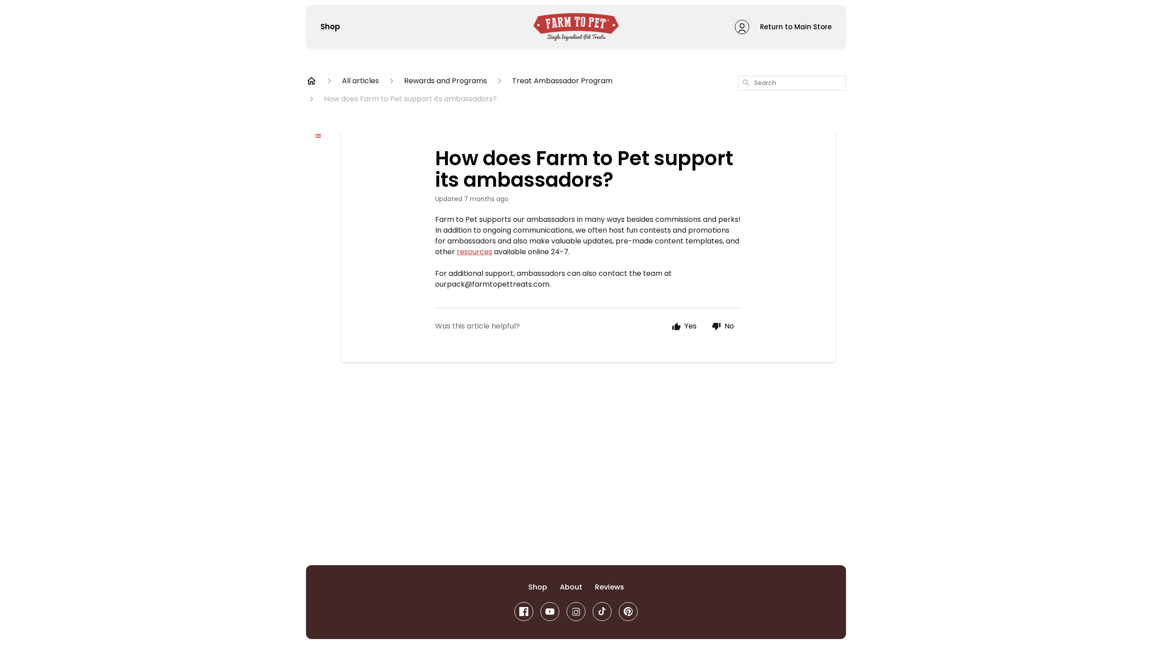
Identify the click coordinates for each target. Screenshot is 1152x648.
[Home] (311, 81)
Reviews (609, 587)
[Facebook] (523, 611)
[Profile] (742, 27)
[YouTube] (549, 611)
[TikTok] (602, 611)
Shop (330, 27)
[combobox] (792, 83)
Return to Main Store (796, 27)
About (571, 587)
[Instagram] (576, 611)
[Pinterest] (628, 611)
